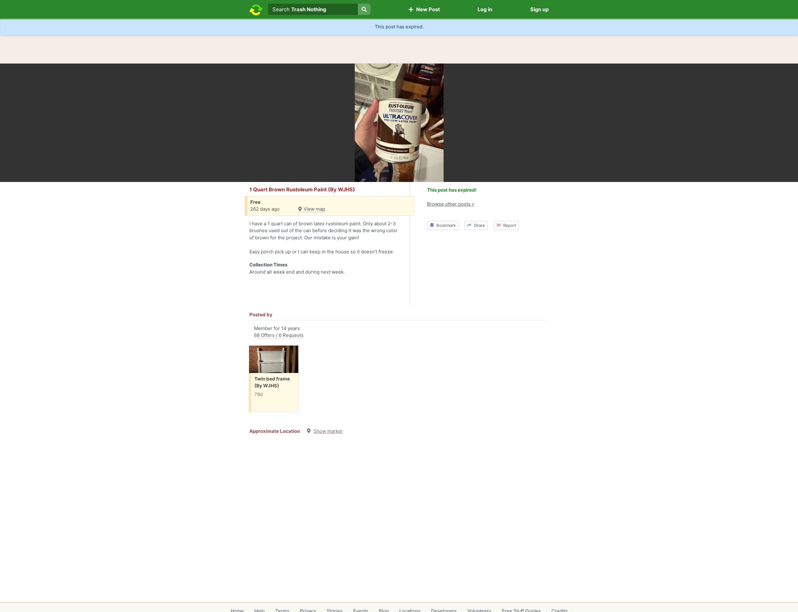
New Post (427, 9)
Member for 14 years (279, 331)
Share (478, 225)
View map (313, 209)
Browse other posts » (450, 204)
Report (508, 225)
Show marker (328, 431)
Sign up (539, 9)
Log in (485, 9)
